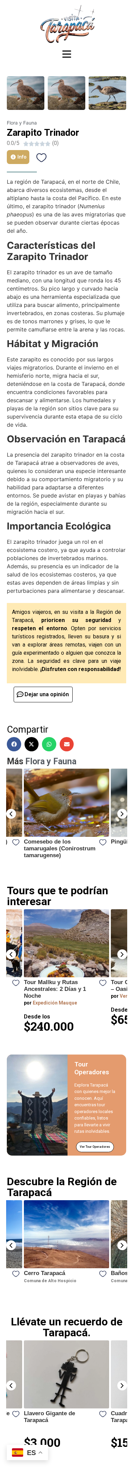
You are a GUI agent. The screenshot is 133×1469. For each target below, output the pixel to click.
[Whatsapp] (49, 744)
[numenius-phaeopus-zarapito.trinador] (107, 93)
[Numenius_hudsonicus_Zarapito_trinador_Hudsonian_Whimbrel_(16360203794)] (25, 93)
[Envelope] (67, 744)
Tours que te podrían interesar (57, 896)
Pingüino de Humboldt (54, 841)
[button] (11, 814)
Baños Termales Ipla (75, 1273)
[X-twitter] (32, 744)
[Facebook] (14, 744)
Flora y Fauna (22, 123)
